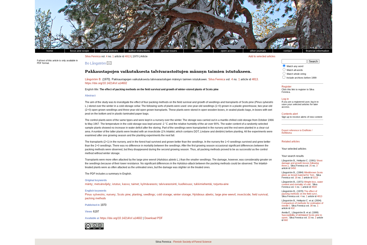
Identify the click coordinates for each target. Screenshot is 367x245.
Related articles (291, 141)
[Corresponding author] (109, 63)
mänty (89, 184)
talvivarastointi (168, 184)
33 (309, 217)
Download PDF (153, 218)
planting (137, 194)
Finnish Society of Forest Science (192, 241)
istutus (116, 184)
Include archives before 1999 (301, 77)
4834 (314, 187)
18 (296, 177)
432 (293, 208)
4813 (128, 56)
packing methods (95, 198)
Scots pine (123, 194)
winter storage (182, 194)
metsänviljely (102, 184)
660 (286, 220)
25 (310, 165)
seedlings (149, 194)
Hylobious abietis (202, 194)
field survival (260, 194)
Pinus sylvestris (95, 194)
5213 (315, 177)
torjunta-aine (221, 184)
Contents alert (290, 113)
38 (311, 205)
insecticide (243, 194)
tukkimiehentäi (203, 184)
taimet (135, 184)
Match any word (295, 66)
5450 (293, 168)
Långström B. (93, 79)
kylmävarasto (149, 184)
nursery (111, 194)
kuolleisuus (185, 184)
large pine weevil (225, 194)
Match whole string (296, 74)
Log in (285, 98)
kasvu (126, 184)
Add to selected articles (261, 56)
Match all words (295, 70)
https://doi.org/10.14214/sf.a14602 (106, 83)
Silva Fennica (93, 56)
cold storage (164, 194)
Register (286, 86)
